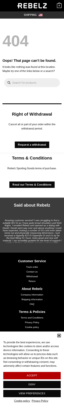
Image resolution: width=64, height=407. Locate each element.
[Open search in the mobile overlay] (32, 83)
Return (32, 281)
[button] (59, 335)
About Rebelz (32, 289)
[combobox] (31, 15)
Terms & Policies (32, 312)
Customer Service (32, 261)
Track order (32, 267)
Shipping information (32, 299)
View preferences (32, 393)
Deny (32, 384)
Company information (32, 294)
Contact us (32, 271)
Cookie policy (22, 400)
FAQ (32, 304)
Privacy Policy (40, 400)
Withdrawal (32, 276)
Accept (32, 375)
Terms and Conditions (32, 317)
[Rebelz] (32, 5)
